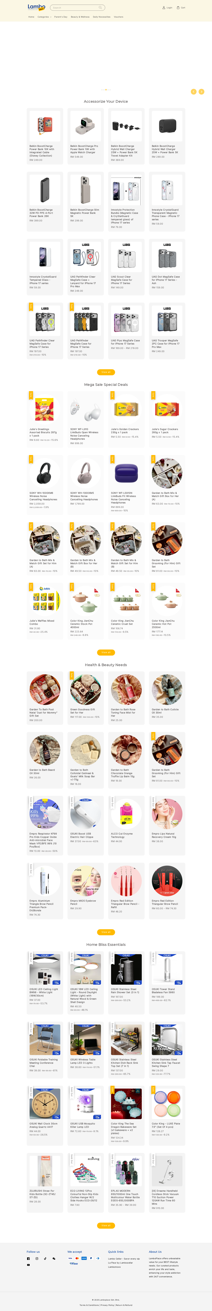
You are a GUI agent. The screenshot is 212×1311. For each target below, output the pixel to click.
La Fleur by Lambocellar (120, 1262)
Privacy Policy (107, 1305)
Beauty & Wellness (80, 17)
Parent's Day (60, 17)
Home (31, 17)
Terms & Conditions (89, 1305)
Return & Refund (124, 1305)
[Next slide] (201, 92)
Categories (43, 17)
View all (106, 372)
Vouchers (118, 17)
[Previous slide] (194, 92)
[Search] (100, 7)
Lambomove (114, 1267)
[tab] (102, 89)
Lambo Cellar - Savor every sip (124, 1258)
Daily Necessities (101, 17)
